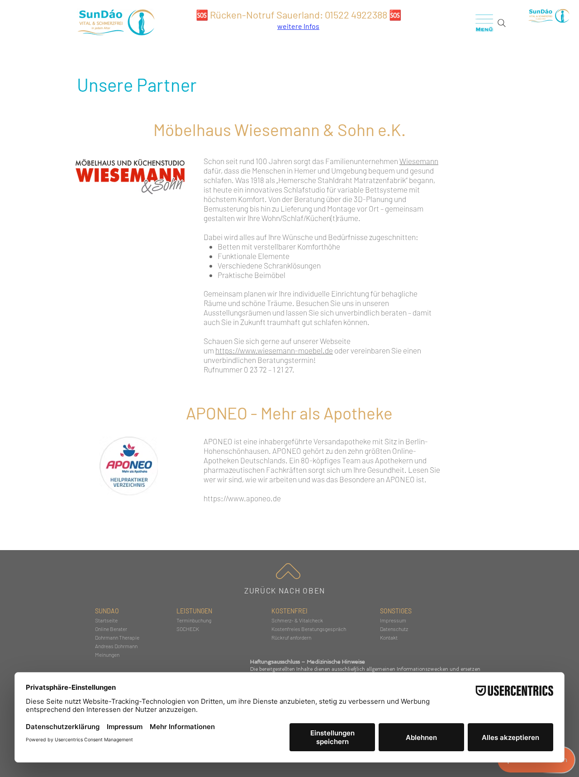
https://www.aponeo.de (242, 498)
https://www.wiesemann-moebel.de (274, 350)
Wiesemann (418, 160)
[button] (484, 22)
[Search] (501, 23)
